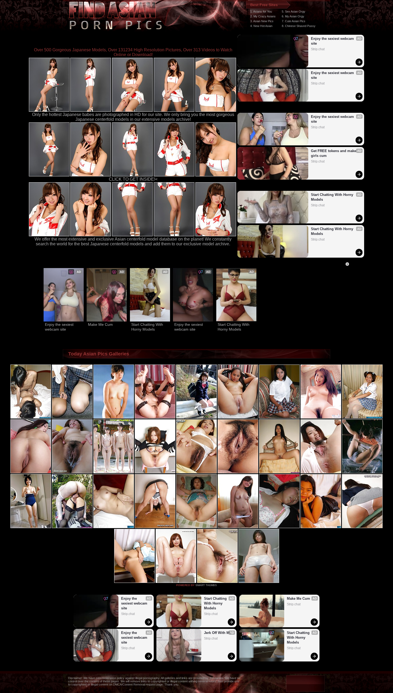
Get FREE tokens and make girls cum (334, 153)
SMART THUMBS (206, 585)
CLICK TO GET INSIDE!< (133, 179)
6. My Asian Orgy (293, 16)
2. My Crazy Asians (263, 16)
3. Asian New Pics (261, 21)
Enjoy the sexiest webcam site (333, 41)
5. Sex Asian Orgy (293, 11)
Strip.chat (318, 49)
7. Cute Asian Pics (293, 21)
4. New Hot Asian (261, 26)
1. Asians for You (261, 11)
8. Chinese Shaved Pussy (298, 26)
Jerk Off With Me (217, 633)
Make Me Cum (100, 324)
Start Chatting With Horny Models (332, 197)
